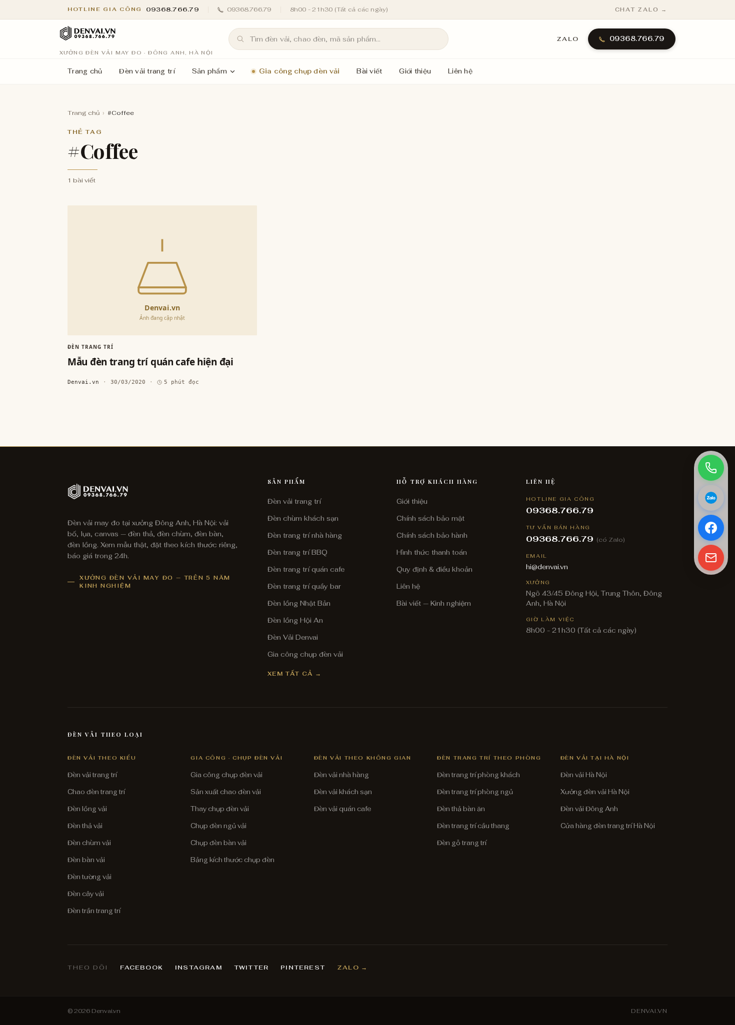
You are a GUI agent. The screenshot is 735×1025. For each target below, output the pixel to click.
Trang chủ (85, 71)
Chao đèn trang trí (96, 792)
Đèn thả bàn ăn (461, 809)
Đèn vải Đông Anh (589, 809)
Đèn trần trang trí (94, 911)
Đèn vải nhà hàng (341, 775)
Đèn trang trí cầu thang (473, 826)
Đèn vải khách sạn (343, 792)
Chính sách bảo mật (430, 518)
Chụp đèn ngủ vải (218, 826)
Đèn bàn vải (86, 860)
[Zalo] (711, 498)
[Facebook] (711, 528)
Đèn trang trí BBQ (298, 552)
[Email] (711, 558)
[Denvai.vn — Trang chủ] (88, 33)
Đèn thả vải (85, 826)
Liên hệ (460, 71)
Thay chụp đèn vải (219, 809)
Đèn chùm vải (89, 843)
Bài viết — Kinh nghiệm (433, 603)
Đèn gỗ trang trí (461, 843)
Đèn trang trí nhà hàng (305, 535)
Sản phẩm (209, 71)
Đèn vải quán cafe (342, 809)
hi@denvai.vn (547, 566)
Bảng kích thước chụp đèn (232, 860)
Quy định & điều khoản (434, 569)
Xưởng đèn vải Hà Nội (595, 792)
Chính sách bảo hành (432, 535)
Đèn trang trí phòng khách (478, 775)
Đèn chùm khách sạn (303, 518)
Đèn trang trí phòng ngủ (475, 792)
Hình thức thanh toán (431, 552)
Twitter (251, 968)
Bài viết (369, 71)
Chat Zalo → (641, 9)
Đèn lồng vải (87, 809)
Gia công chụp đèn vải (299, 71)
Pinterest (302, 968)
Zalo (567, 39)
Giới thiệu (415, 71)
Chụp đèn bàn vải (218, 843)
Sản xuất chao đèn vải (225, 792)
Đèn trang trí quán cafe (306, 569)
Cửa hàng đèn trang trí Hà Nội (607, 826)
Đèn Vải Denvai (293, 637)
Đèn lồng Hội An (295, 620)
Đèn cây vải (86, 894)
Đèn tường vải (90, 877)
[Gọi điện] (711, 468)
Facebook (141, 968)
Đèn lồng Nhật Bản (299, 603)
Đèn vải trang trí (146, 71)
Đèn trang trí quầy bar (304, 586)
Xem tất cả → (295, 673)
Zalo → (352, 968)
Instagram (198, 968)
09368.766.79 (249, 9)
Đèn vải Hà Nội (583, 775)
